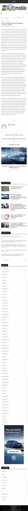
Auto (14, 474)
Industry (14, 488)
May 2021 (4, 320)
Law (14, 491)
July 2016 (4, 387)
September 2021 (5, 314)
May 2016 (4, 393)
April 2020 (4, 328)
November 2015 (5, 404)
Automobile (14, 477)
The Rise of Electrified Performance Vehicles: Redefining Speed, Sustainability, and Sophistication (18, 196)
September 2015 (5, 410)
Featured (8, 17)
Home (2, 17)
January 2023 (4, 300)
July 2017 (4, 362)
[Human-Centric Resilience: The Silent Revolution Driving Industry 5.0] (5, 216)
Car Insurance (14, 480)
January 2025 (4, 286)
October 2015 (5, 407)
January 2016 (4, 399)
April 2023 (4, 294)
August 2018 (4, 353)
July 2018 (4, 356)
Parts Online (14, 497)
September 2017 (5, 359)
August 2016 (4, 385)
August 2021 (4, 317)
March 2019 (4, 342)
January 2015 (4, 421)
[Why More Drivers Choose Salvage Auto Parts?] (5, 188)
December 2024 (5, 288)
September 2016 (5, 382)
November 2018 (5, 348)
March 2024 (4, 291)
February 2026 (5, 269)
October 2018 (5, 351)
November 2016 (5, 376)
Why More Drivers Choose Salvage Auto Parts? (16, 187)
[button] (2, 159)
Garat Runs (7, 26)
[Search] (26, 13)
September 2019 (5, 339)
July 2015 (4, 416)
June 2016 (4, 390)
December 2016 (5, 373)
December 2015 (5, 402)
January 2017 (4, 370)
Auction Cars (14, 471)
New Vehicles (14, 494)
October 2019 (5, 336)
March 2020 (4, 331)
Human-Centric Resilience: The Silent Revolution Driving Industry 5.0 (17, 216)
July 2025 (4, 277)
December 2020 (5, 325)
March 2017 (4, 368)
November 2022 (5, 302)
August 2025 (4, 274)
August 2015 (4, 413)
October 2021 (5, 311)
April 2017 (4, 365)
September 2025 (5, 271)
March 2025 (4, 283)
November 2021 (5, 308)
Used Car (14, 499)
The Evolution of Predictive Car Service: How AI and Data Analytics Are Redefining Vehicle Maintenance (18, 225)
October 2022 (5, 305)
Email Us (14, 1)
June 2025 (4, 280)
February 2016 (5, 396)
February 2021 (5, 322)
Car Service (14, 482)
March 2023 (4, 297)
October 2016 (5, 379)
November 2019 (5, 334)
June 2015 (4, 419)
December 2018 (5, 345)
